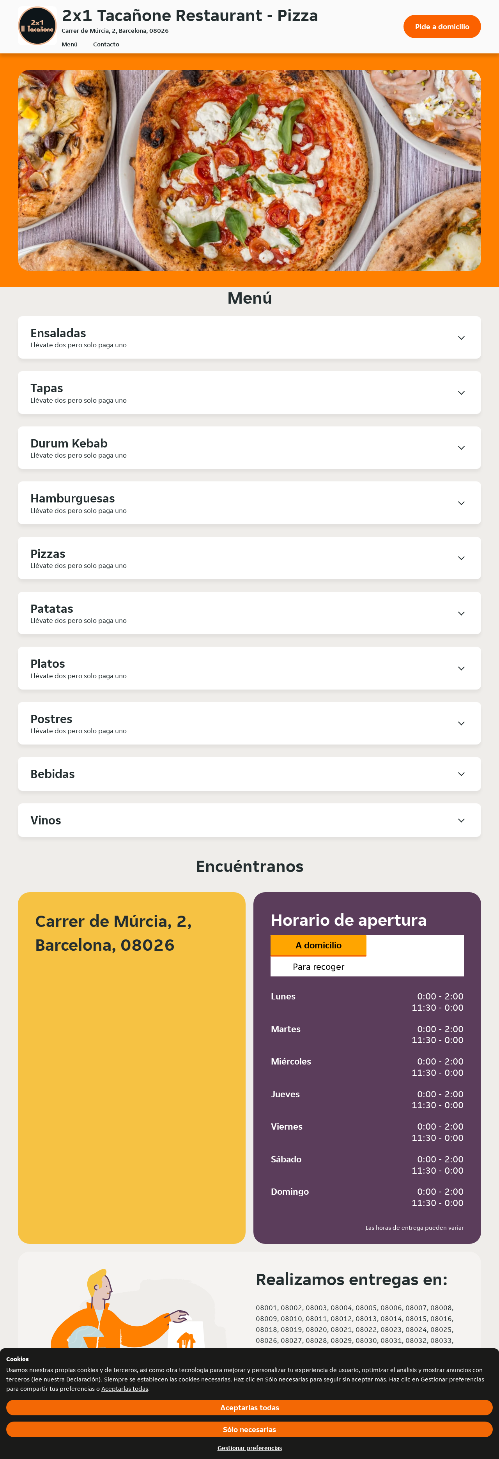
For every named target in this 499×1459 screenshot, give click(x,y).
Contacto (106, 44)
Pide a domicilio (442, 26)
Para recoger (319, 966)
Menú (70, 44)
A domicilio (319, 945)
